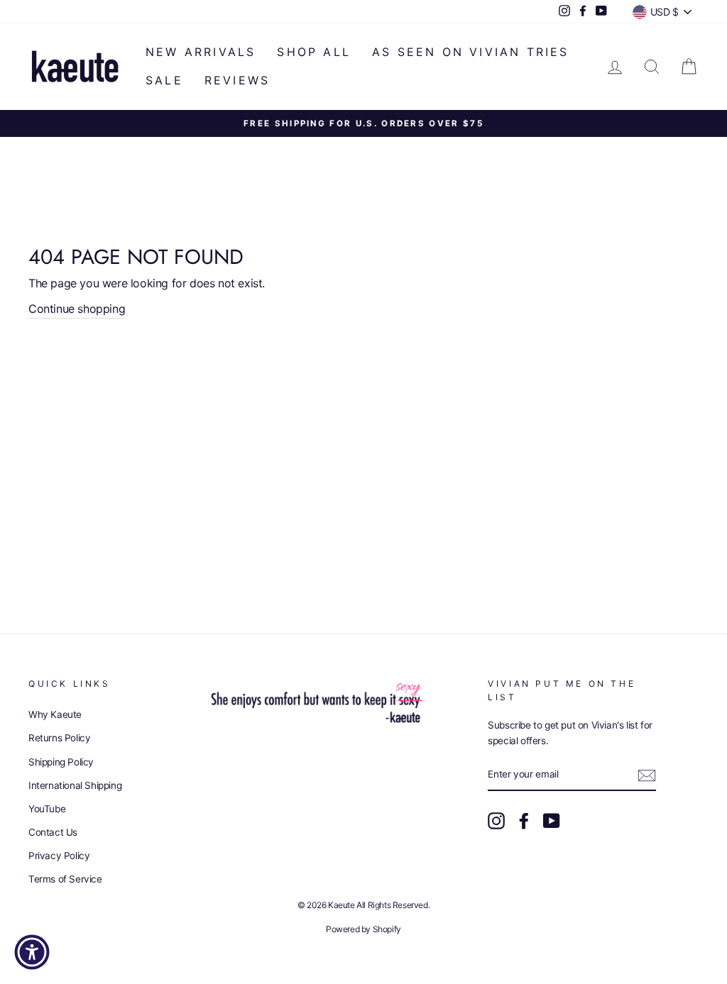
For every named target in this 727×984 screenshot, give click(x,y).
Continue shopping (76, 309)
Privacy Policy (58, 855)
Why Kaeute (55, 714)
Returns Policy (59, 737)
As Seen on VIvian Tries (470, 52)
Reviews (237, 80)
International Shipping (74, 785)
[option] (363, 124)
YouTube (46, 808)
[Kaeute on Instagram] (496, 820)
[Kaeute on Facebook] (523, 820)
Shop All (314, 52)
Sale (164, 80)
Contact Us (52, 832)
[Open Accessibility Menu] (32, 952)
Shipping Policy (61, 762)
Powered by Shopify (363, 929)
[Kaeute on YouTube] (551, 820)
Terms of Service (65, 879)
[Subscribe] (647, 775)
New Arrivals (201, 52)
